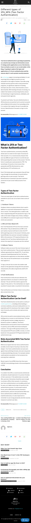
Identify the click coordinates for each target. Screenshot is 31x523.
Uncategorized (4, 464)
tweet (19, 441)
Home (2, 6)
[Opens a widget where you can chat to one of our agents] (25, 520)
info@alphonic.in (18, 508)
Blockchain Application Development (8, 481)
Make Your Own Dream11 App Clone (11, 448)
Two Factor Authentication (19, 409)
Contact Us (18, 514)
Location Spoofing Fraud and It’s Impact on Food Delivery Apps (23, 419)
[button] (28, 2)
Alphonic (9, 427)
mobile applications (6, 304)
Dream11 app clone (5, 450)
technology (5, 77)
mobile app (8, 409)
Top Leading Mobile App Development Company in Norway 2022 (8, 419)
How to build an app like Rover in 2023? (13, 463)
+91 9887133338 (22, 114)
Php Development (4, 458)
